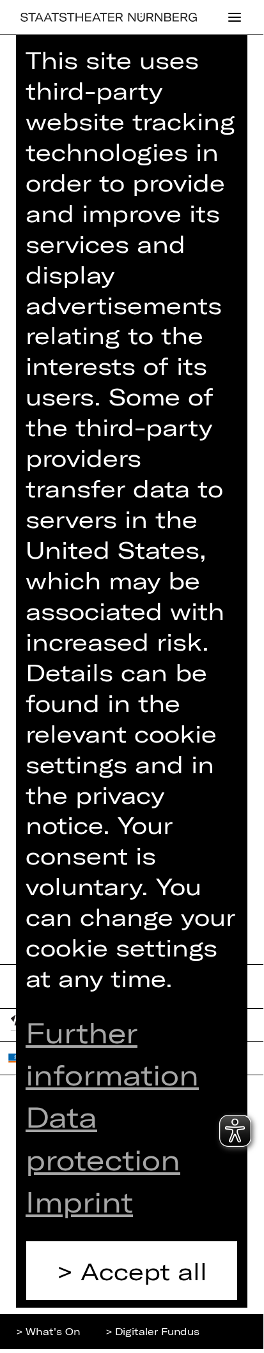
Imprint (79, 1201)
